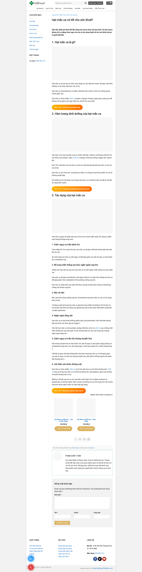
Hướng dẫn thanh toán (65, 551)
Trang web (97, 513)
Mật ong (32, 45)
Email (76, 513)
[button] (95, 3)
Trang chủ (55, 15)
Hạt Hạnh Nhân (88, 8)
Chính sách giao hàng (65, 546)
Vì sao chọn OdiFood (36, 549)
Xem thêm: (67, 107)
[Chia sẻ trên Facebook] (76, 439)
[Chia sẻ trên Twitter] (80, 439)
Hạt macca (32, 29)
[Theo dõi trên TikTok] (100, 559)
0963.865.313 (99, 553)
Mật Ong (58, 8)
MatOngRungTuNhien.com (103, 568)
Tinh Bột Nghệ (67, 8)
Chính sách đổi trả (64, 554)
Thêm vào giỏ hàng (63, 428)
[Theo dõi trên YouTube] (104, 559)
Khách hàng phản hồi (36, 37)
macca (92, 448)
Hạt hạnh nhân (33, 25)
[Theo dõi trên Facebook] (95, 559)
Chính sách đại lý (63, 556)
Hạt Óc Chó (49, 8)
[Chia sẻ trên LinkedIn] (89, 439)
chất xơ (72, 99)
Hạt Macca (39, 8)
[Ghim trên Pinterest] (84, 439)
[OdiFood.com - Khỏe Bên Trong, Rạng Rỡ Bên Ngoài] (39, 3)
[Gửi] (86, 3)
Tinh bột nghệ (33, 49)
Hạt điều (32, 21)
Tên (56, 513)
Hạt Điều (77, 8)
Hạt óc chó (33, 33)
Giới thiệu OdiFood (35, 546)
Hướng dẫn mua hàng (65, 549)
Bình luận (57, 495)
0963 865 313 (40, 61)
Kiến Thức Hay (99, 8)
